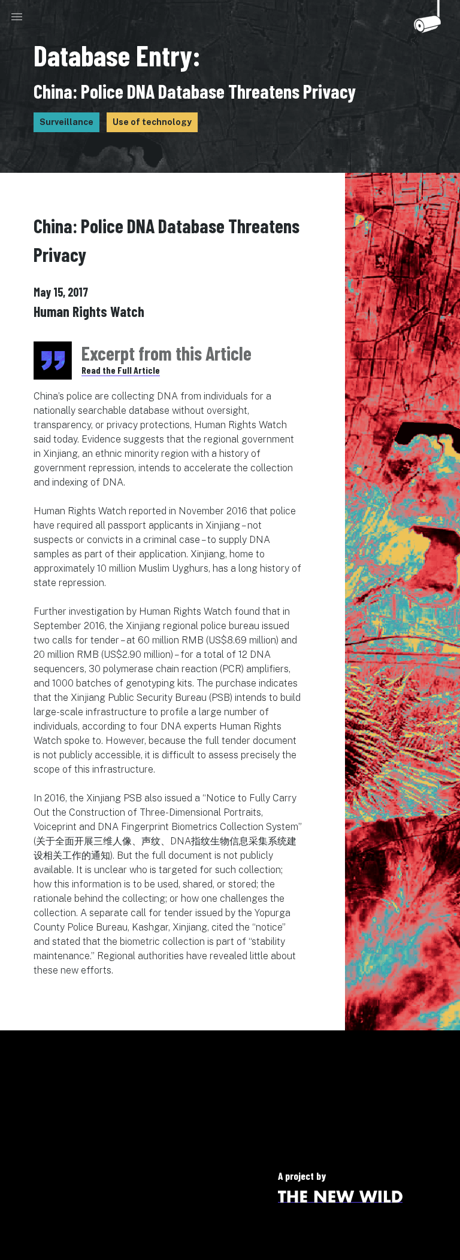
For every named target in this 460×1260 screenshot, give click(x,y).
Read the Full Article (120, 370)
